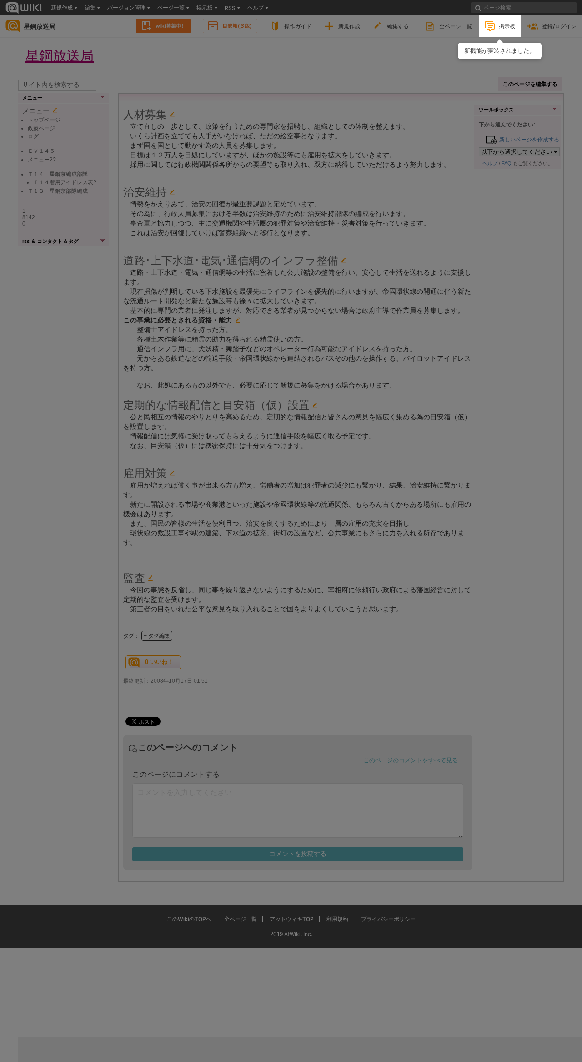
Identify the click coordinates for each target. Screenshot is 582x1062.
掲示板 (507, 26)
